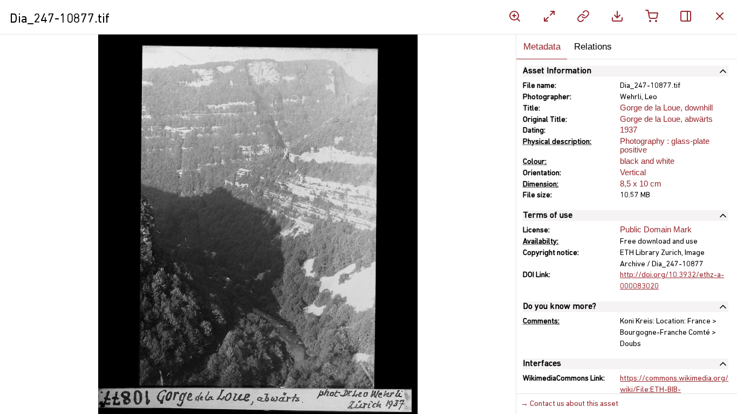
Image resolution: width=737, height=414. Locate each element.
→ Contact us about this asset (569, 404)
